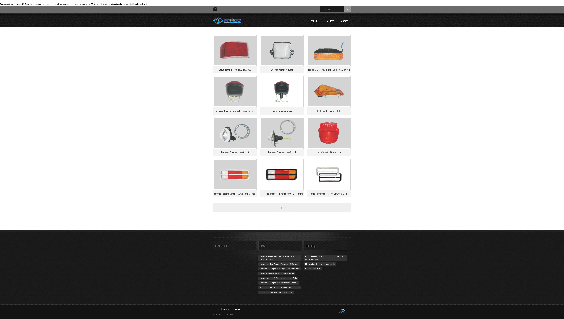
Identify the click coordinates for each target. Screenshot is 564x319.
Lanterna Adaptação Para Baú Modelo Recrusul (279, 283)
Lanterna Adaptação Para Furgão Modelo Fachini (279, 269)
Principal (314, 21)
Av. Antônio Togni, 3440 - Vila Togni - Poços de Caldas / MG (324, 257)
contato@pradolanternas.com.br (321, 264)
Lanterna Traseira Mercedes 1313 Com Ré (277, 273)
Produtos (329, 21)
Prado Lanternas (230, 20)
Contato (344, 21)
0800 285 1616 (314, 269)
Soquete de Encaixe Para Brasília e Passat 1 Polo (280, 288)
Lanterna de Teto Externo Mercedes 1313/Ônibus (279, 264)
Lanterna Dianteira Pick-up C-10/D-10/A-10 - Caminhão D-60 (277, 257)
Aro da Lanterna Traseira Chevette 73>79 (276, 292)
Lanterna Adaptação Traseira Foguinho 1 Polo (278, 278)
